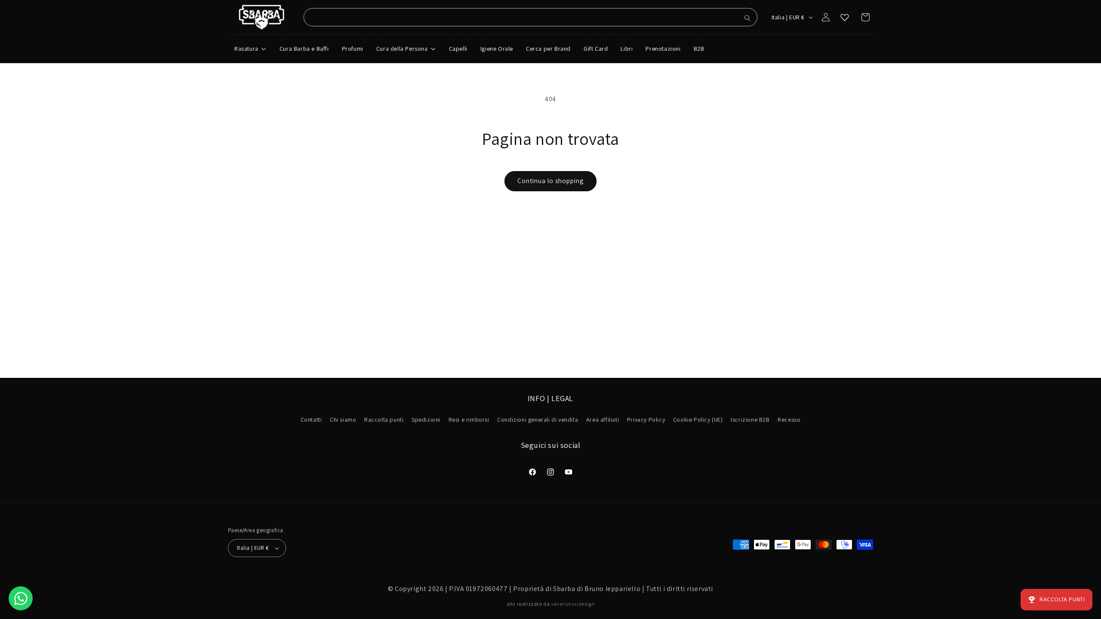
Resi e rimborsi (469, 419)
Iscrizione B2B (750, 419)
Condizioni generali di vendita (537, 419)
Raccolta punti (383, 419)
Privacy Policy (646, 419)
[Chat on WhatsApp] (21, 598)
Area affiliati (602, 419)
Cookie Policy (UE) (698, 419)
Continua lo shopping (550, 181)
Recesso (789, 419)
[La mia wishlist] (844, 17)
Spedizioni (426, 419)
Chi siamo (343, 419)
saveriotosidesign (572, 604)
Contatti (311, 419)
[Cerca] (747, 18)
